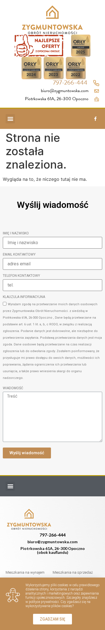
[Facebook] (95, 118)
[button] (10, 118)
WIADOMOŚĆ (13, 388)
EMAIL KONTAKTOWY (19, 254)
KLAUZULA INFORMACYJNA (24, 297)
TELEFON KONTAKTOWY (21, 276)
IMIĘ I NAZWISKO (16, 233)
